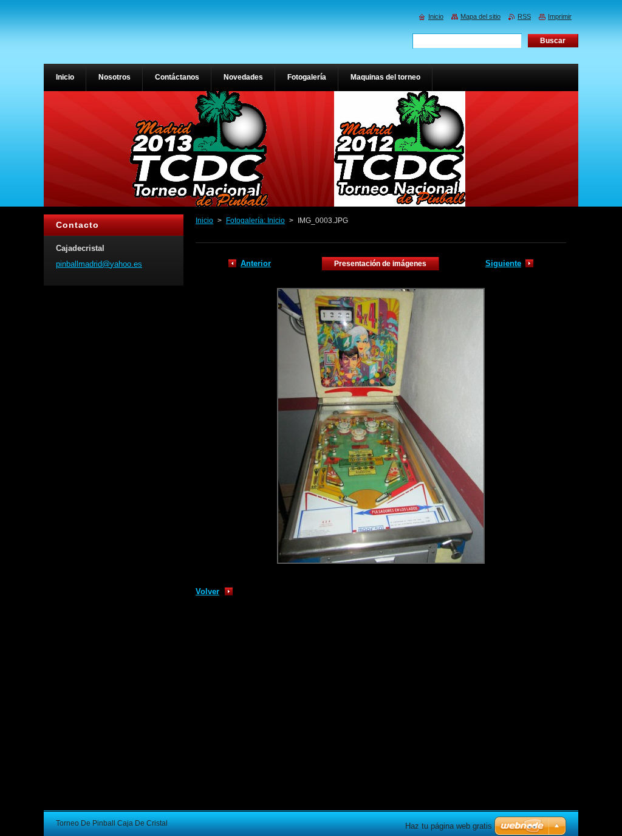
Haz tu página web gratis (448, 826)
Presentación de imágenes (380, 263)
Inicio (204, 220)
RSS (524, 16)
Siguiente (503, 263)
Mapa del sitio (480, 16)
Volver (207, 591)
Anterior (256, 263)
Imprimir (560, 16)
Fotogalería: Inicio (255, 220)
